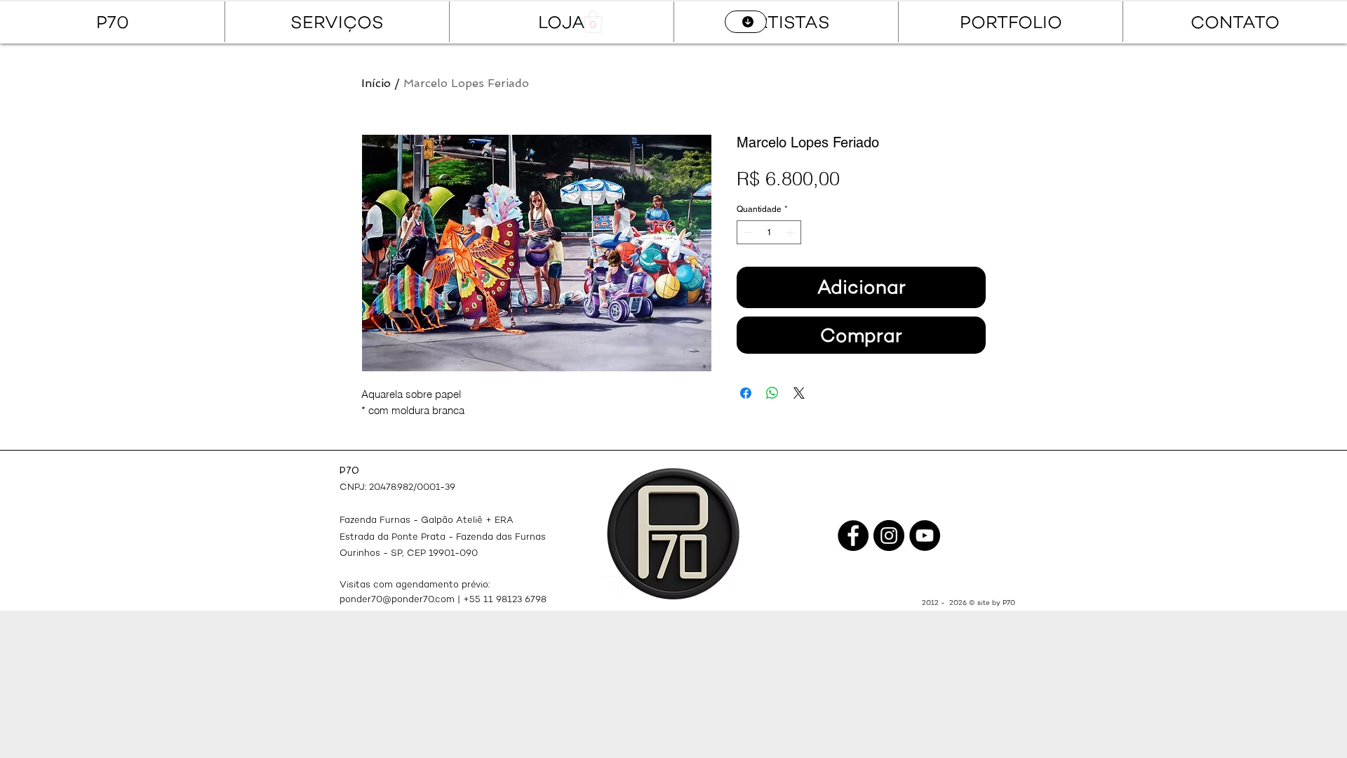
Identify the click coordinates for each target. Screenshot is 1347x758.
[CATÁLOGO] (746, 22)
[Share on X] (799, 393)
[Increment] (791, 232)
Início (376, 83)
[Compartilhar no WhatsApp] (772, 393)
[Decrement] (746, 232)
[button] (593, 22)
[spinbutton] (769, 232)
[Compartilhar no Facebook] (745, 393)
